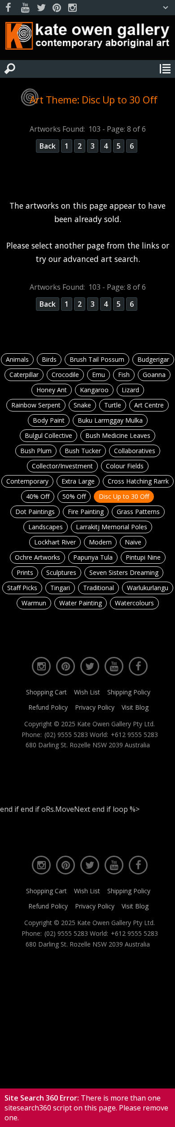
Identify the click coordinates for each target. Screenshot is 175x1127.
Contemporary (27, 481)
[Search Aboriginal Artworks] (10, 69)
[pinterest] (56, 7)
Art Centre (149, 405)
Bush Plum (36, 450)
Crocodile (65, 374)
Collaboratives (134, 450)
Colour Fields (125, 466)
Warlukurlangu (147, 587)
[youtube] (25, 7)
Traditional (98, 587)
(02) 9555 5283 (66, 734)
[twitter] (40, 7)
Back (47, 146)
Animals (17, 359)
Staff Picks (22, 587)
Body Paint (49, 420)
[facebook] (9, 7)
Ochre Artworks (37, 557)
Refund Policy (48, 707)
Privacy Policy (94, 707)
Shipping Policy (128, 692)
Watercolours (134, 603)
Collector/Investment (62, 466)
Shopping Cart (46, 692)
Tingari (60, 587)
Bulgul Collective (48, 435)
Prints (25, 572)
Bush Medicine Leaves (117, 435)
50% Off (74, 496)
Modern (100, 542)
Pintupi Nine (143, 557)
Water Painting (80, 603)
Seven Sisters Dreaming (123, 572)
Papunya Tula (93, 557)
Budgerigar (153, 359)
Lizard (130, 390)
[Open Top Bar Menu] (165, 8)
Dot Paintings (35, 511)
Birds (49, 359)
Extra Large (78, 481)
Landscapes (45, 527)
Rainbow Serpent (36, 405)
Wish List (87, 692)
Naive (133, 542)
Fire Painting (86, 511)
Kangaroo (94, 390)
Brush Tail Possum (97, 359)
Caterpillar (24, 374)
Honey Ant (51, 390)
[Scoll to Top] (161, 1113)
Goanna (154, 374)
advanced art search (100, 258)
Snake (82, 405)
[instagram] (72, 7)
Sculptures (61, 572)
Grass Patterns (138, 511)
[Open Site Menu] (165, 69)
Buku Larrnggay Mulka (110, 420)
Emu (98, 374)
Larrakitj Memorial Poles (111, 527)
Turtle (112, 405)
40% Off (37, 496)
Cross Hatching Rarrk (138, 481)
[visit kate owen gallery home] (87, 37)
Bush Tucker (83, 450)
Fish (124, 374)
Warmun (34, 603)
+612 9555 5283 (134, 734)
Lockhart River (55, 542)
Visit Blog (135, 707)
